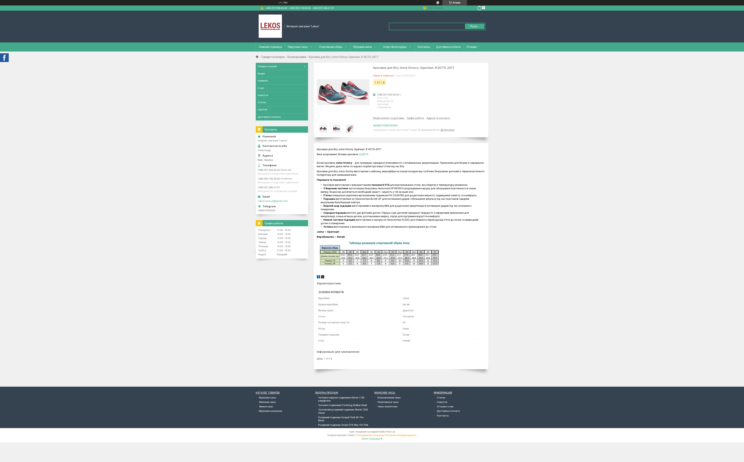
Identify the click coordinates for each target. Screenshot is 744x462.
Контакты (424, 46)
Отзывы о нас (445, 406)
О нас (261, 88)
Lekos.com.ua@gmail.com (273, 201)
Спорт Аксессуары (394, 46)
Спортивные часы (388, 402)
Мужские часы (267, 397)
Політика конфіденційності (402, 435)
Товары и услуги (267, 66)
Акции (261, 73)
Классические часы (389, 397)
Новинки (263, 80)
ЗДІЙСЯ (363, 154)
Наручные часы (298, 46)
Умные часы (266, 406)
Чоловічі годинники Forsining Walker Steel (342, 405)
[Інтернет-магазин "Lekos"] (270, 26)
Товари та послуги (273, 57)
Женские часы (267, 402)
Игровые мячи (363, 46)
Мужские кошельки (270, 411)
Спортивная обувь (330, 46)
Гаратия (262, 109)
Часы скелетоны (387, 406)
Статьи (262, 102)
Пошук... (475, 26)
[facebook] (318, 277)
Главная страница (270, 46)
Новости (263, 95)
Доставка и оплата (448, 46)
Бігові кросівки (297, 57)
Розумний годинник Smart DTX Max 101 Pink (343, 424)
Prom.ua (390, 431)
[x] (322, 277)
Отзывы (472, 46)
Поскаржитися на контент (371, 435)
